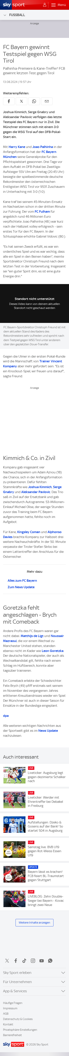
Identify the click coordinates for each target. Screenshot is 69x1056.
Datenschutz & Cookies (18, 1019)
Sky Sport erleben (17, 972)
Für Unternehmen (17, 982)
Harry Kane (17, 147)
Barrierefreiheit (12, 1035)
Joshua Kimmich (40, 487)
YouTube (42, 961)
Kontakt (8, 1024)
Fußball (17, 15)
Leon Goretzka (52, 651)
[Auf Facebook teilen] (9, 101)
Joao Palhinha (42, 147)
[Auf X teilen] (21, 101)
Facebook (16, 961)
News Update (48, 731)
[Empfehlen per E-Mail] (47, 101)
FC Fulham (42, 211)
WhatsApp (50, 961)
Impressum (10, 1008)
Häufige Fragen (12, 1003)
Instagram (33, 961)
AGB (5, 1013)
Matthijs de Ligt (32, 636)
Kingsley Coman (28, 532)
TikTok (24, 961)
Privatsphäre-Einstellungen (20, 1029)
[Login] (45, 5)
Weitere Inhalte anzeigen (34, 922)
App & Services (15, 991)
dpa (6, 716)
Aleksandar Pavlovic (35, 492)
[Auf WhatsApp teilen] (34, 101)
